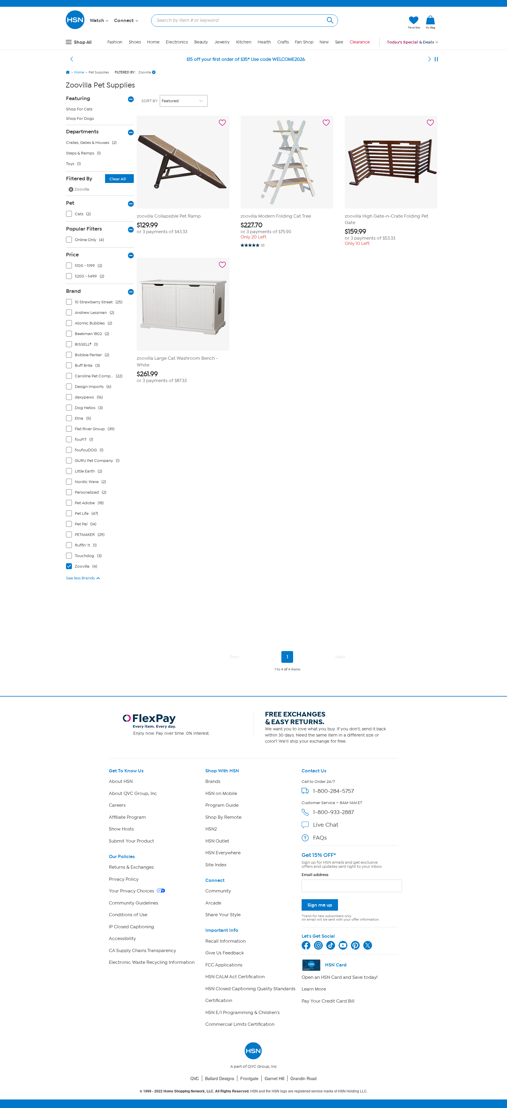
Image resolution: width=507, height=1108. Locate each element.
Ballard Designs (219, 1078)
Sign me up (319, 905)
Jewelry (222, 42)
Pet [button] (70, 203)
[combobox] (242, 20)
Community (218, 891)
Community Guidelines (133, 903)
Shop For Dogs (80, 118)
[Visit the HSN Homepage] (75, 28)
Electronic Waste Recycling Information (152, 962)
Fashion (114, 42)
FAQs (320, 837)
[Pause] (436, 59)
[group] (183, 228)
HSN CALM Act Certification (235, 976)
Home (153, 42)
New (324, 42)
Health (264, 42)
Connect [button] (124, 20)
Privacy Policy (123, 879)
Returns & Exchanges (131, 867)
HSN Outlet (217, 841)
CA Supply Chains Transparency (142, 950)
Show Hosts (121, 829)
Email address (315, 874)
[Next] (429, 59)
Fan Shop (304, 42)
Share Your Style (223, 914)
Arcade (213, 903)
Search (329, 19)
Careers (117, 805)
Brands (212, 781)
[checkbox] (101, 215)
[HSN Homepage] (68, 72)
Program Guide (222, 805)
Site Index (216, 864)
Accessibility (122, 938)
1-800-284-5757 (333, 791)
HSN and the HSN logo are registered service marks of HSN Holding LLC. (254, 1091)
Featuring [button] (78, 98)
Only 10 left (357, 243)
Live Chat (325, 824)
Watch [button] (97, 20)
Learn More (314, 989)
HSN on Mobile (221, 793)
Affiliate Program (127, 817)
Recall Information (225, 941)
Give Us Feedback (224, 953)
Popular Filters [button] (84, 229)
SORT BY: (150, 100)
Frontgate (249, 1078)
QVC (194, 1078)
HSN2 (211, 829)
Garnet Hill (274, 1078)
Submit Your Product (131, 841)
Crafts (282, 42)
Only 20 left (253, 237)
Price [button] (72, 254)
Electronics (177, 42)
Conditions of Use (128, 914)
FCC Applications (223, 965)
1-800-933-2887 (333, 812)
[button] (376, 23)
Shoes (135, 42)
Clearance (360, 42)
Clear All (117, 178)
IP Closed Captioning (131, 926)
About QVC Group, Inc (133, 793)
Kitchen (243, 42)
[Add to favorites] (222, 122)
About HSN (121, 781)
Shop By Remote (223, 817)
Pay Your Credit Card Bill (328, 1001)
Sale (339, 42)
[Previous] (71, 59)
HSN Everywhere (223, 852)
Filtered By (96, 178)
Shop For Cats (79, 109)
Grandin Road (303, 1078)
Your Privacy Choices (132, 891)
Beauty (201, 42)
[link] (430, 23)
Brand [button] (73, 291)
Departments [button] (82, 131)
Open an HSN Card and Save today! (340, 977)
